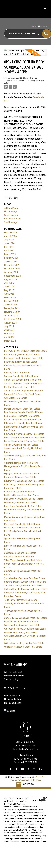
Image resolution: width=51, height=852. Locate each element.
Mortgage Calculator (14, 675)
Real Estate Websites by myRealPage (26, 780)
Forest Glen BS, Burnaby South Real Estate (25, 437)
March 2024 (10, 340)
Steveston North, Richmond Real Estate (23, 585)
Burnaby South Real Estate (17, 372)
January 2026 (10, 261)
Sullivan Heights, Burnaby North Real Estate (25, 589)
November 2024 (12, 312)
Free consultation (12, 703)
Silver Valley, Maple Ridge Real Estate (23, 560)
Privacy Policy (41, 777)
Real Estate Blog (12, 218)
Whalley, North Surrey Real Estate (20, 632)
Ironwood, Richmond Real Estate (20, 477)
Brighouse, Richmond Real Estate (20, 361)
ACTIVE (34, 26)
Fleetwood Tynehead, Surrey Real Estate (24, 434)
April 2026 (9, 250)
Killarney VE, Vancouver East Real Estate (24, 481)
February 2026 (11, 257)
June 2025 (9, 286)
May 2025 (9, 290)
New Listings (10, 211)
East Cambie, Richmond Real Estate (21, 416)
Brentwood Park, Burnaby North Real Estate (25, 351)
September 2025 (12, 275)
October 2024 (11, 315)
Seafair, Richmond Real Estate (19, 556)
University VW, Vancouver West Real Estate (25, 618)
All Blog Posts (11, 208)
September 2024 (12, 319)
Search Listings (12, 679)
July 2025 (9, 283)
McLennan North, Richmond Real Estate (23, 499)
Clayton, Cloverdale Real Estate (19, 387)
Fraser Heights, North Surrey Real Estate (24, 441)
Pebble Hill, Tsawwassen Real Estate (22, 527)
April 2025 (9, 294)
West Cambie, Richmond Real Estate (22, 625)
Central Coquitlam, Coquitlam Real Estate (24, 383)
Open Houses (11, 215)
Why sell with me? (13, 695)
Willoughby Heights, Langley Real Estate (24, 643)
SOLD (45, 26)
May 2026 (9, 247)
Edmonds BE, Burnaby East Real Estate (23, 423)
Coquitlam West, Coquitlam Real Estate (23, 390)
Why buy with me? (13, 672)
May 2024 (9, 333)
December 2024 (12, 308)
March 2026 (10, 254)
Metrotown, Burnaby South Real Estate (23, 506)
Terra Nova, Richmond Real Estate (20, 600)
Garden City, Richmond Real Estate (21, 444)
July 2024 (9, 326)
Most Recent (10, 232)
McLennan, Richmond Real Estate (20, 502)
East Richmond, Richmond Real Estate (23, 419)
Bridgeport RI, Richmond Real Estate (22, 354)
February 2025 (11, 301)
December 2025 (12, 265)
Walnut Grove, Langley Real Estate (21, 621)
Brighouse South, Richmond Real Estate (23, 358)
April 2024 (9, 337)
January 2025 (10, 304)
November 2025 (12, 268)
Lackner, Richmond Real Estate (19, 491)
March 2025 (10, 297)
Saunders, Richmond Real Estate (20, 553)
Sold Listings (10, 222)
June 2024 (9, 330)
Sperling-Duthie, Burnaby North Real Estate (25, 581)
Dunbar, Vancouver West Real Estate (22, 408)
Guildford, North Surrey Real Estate (21, 463)
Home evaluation (12, 699)
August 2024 (10, 322)
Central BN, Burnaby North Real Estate (22, 379)
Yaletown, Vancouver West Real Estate (23, 646)
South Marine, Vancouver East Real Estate (24, 578)
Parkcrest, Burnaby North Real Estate (22, 524)
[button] (10, 769)
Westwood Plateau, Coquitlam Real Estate (25, 628)
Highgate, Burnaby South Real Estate (22, 473)
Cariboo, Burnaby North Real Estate (21, 376)
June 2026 (9, 243)
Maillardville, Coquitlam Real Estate (21, 495)
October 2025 (11, 272)
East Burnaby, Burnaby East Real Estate (23, 412)
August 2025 (10, 279)
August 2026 (10, 236)
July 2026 (9, 239)
